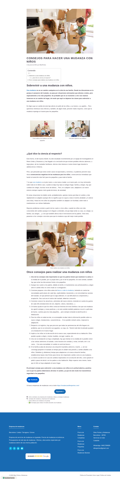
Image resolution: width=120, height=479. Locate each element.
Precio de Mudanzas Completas (81, 435)
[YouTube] (18, 448)
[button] (38, 456)
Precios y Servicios (50, 5)
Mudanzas (36, 5)
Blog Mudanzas (87, 5)
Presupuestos (101, 5)
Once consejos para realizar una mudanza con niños (44, 80)
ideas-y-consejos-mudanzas (61, 397)
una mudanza (37, 182)
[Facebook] (10, 448)
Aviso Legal (96, 475)
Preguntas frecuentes (71, 5)
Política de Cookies (105, 475)
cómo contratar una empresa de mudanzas (41, 397)
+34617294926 (105, 445)
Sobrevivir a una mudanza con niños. (39, 75)
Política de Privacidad (86, 475)
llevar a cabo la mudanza (65, 290)
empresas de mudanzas (48, 398)
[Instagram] (14, 448)
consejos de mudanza (35, 398)
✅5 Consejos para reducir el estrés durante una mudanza (45, 402)
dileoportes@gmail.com (101, 448)
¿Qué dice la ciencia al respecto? (41, 77)
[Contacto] (22, 448)
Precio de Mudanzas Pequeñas (81, 443)
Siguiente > (60, 391)
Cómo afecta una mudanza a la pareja (39, 400)
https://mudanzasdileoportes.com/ (68, 385)
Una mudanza (31, 90)
